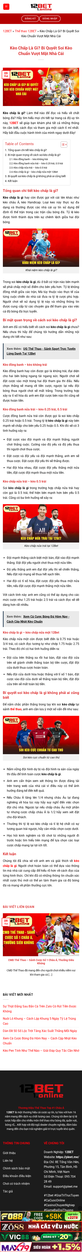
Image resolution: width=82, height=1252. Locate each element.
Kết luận (13, 181)
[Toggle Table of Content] (62, 144)
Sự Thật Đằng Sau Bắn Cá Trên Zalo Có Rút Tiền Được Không (39, 1009)
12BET (7, 31)
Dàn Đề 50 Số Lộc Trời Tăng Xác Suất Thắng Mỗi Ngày (40, 1031)
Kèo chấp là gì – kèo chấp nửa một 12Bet (36, 171)
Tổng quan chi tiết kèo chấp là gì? (27, 150)
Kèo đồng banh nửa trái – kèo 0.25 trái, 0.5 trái (39, 163)
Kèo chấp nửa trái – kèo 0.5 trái (31, 167)
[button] (6, 7)
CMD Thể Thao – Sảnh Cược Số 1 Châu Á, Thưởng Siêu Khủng (41, 962)
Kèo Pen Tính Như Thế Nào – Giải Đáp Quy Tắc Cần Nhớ (41, 1050)
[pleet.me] (41, 6)
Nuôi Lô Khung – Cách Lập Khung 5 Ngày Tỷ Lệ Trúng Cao (39, 1021)
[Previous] (4, 945)
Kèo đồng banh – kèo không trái (31, 159)
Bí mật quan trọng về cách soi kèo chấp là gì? (34, 155)
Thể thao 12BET (26, 31)
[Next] (78, 945)
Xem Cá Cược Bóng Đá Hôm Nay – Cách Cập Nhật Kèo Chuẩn (40, 1041)
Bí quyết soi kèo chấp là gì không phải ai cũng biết (37, 176)
